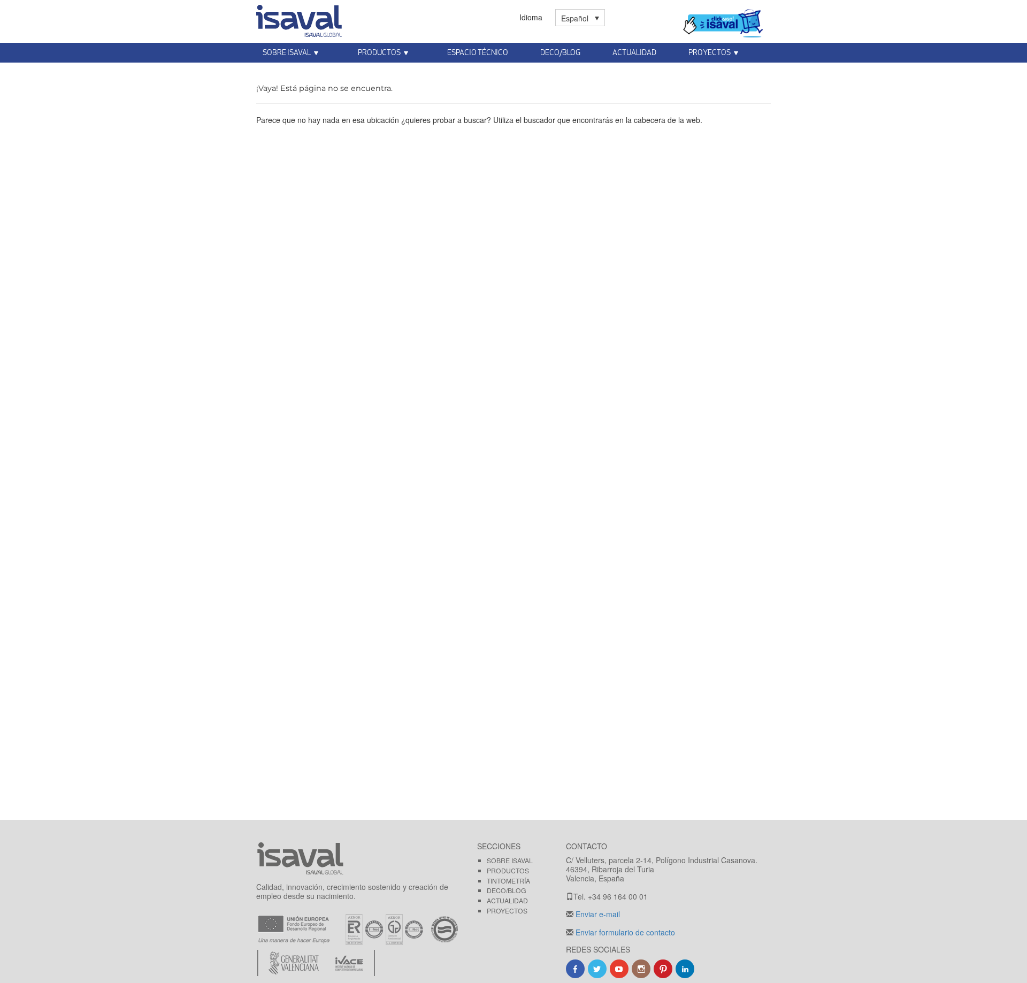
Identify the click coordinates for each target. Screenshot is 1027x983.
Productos (508, 870)
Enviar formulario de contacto (624, 932)
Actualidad (634, 52)
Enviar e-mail (596, 914)
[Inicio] (299, 18)
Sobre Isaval (510, 860)
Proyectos (507, 910)
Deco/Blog (560, 52)
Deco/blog (506, 890)
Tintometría (508, 880)
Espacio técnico (477, 52)
